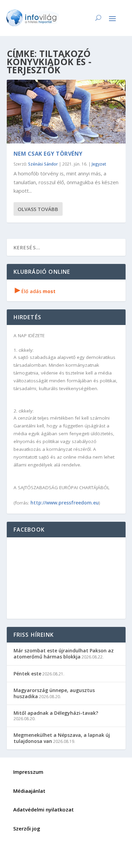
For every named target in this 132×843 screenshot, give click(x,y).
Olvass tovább (38, 209)
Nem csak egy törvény (48, 153)
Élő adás (35, 291)
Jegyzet (99, 164)
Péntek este (27, 673)
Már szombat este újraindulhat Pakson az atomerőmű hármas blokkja (64, 653)
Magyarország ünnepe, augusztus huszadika (54, 693)
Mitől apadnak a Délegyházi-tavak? (56, 713)
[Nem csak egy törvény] (66, 111)
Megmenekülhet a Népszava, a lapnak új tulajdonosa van (62, 738)
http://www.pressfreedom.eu (64, 502)
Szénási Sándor (43, 164)
